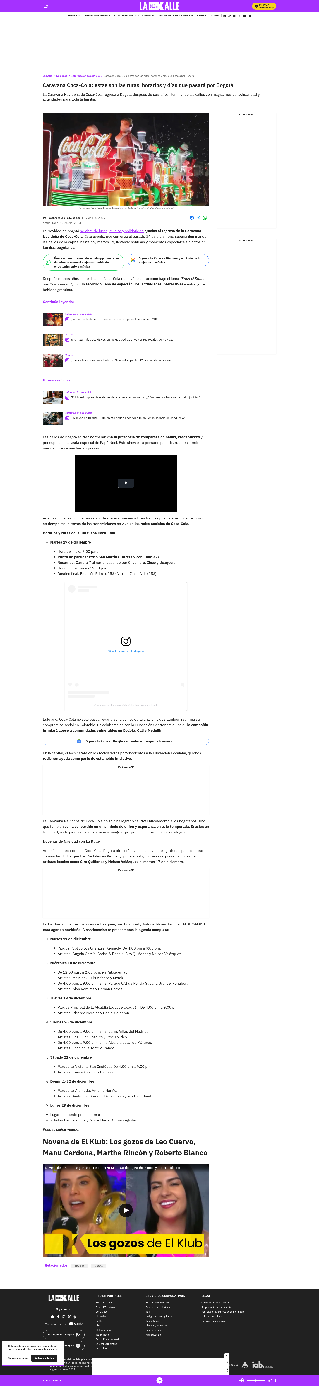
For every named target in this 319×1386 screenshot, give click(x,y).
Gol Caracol (102, 1312)
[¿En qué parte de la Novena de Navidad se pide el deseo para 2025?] (53, 319)
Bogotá (99, 1265)
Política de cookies (211, 1316)
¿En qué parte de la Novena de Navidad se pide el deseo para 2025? (115, 319)
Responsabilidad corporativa (216, 1307)
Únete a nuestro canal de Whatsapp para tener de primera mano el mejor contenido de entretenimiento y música (86, 262)
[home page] (160, 6)
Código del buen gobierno (159, 1316)
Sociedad (61, 76)
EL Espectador (104, 1330)
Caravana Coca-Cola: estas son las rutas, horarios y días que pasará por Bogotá (149, 76)
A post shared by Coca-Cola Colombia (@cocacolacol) (126, 704)
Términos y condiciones (213, 1321)
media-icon (159, 1380)
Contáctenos (152, 1321)
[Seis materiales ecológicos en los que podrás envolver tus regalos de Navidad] (53, 340)
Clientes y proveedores (158, 1326)
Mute (241, 1380)
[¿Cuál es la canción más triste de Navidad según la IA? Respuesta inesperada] (53, 360)
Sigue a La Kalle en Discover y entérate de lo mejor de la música (169, 260)
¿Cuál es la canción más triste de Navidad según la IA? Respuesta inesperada (121, 360)
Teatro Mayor (103, 1335)
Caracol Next (103, 1349)
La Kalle (47, 76)
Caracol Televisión (105, 1307)
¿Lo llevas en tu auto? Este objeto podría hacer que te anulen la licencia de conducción (128, 418)
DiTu (98, 1326)
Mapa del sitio (153, 1335)
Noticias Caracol (104, 1303)
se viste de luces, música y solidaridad (112, 230)
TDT (148, 1312)
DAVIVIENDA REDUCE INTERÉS (175, 15)
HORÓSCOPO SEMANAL (97, 15)
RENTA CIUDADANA (208, 15)
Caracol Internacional (107, 1339)
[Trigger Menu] (46, 6)
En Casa (69, 334)
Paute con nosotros (156, 1330)
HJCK (99, 1321)
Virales (69, 355)
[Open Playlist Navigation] (275, 1380)
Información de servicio (85, 76)
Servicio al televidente (157, 1303)
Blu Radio (101, 1316)
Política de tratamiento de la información (223, 1312)
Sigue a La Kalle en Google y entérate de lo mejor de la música (129, 741)
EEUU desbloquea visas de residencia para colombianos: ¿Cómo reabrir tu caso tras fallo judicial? (135, 397)
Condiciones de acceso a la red (217, 1303)
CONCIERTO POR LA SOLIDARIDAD (134, 15)
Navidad (79, 1265)
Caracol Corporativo (106, 1344)
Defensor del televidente (159, 1307)
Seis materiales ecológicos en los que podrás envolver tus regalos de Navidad (122, 339)
